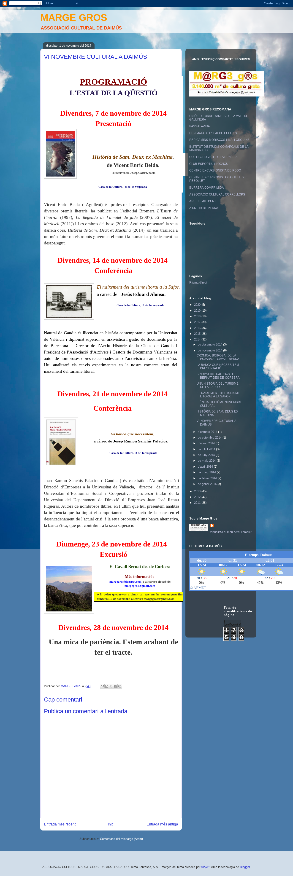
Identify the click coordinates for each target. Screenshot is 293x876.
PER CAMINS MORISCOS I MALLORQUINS (219, 140)
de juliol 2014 (207, 449)
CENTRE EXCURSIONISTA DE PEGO (215, 170)
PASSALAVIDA (199, 126)
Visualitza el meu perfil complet (231, 532)
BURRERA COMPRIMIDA (206, 187)
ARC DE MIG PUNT (202, 201)
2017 (197, 322)
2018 (197, 316)
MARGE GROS (73, 17)
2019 (197, 310)
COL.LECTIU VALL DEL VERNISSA (213, 157)
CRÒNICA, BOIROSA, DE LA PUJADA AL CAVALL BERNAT (219, 357)
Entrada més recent (60, 824)
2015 (197, 333)
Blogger (245, 867)
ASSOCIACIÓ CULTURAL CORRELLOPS (217, 194)
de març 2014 (207, 472)
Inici (111, 824)
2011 (197, 502)
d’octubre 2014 (208, 432)
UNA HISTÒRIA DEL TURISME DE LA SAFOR (218, 385)
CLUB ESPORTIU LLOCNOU (208, 164)
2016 (197, 328)
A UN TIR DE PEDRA (203, 208)
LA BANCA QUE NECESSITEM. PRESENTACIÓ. (218, 366)
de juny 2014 (207, 455)
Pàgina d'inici (198, 282)
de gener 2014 (207, 484)
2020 (197, 304)
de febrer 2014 (208, 478)
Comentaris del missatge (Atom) (121, 839)
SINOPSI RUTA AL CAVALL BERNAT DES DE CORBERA (218, 376)
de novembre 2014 (210, 350)
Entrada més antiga (162, 824)
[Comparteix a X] (111, 686)
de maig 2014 (207, 460)
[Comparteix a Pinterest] (119, 686)
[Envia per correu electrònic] (102, 686)
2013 (197, 491)
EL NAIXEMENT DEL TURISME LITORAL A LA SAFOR (218, 394)
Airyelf (205, 867)
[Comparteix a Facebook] (115, 686)
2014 (197, 339)
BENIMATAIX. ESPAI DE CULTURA (213, 133)
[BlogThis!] (106, 686)
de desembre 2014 (210, 344)
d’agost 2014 (207, 443)
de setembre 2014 (210, 437)
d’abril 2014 (206, 466)
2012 (197, 497)
